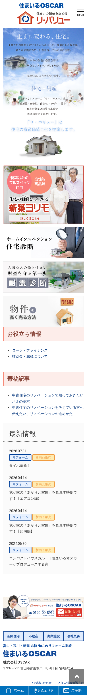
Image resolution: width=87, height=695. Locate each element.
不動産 (33, 636)
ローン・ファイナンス (30, 350)
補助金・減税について (30, 356)
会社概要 (73, 636)
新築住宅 (13, 636)
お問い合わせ (43, 683)
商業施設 (53, 636)
